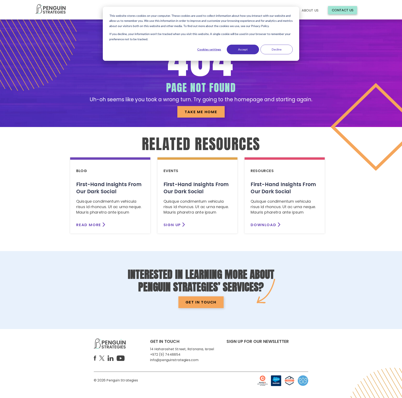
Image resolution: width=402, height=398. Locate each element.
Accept (243, 49)
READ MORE (88, 224)
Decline (277, 49)
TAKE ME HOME (201, 111)
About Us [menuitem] (310, 10)
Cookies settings (209, 49)
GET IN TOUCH (201, 302)
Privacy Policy (260, 26)
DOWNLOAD (263, 224)
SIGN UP (172, 224)
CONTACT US (342, 10)
